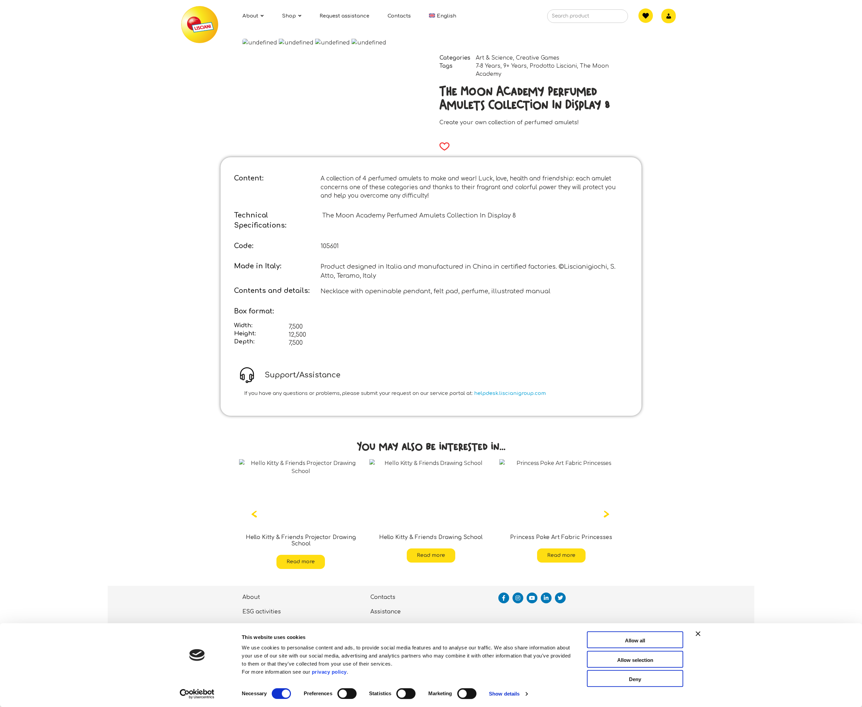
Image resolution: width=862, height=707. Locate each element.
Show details (504, 694)
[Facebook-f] (503, 591)
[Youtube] (532, 591)
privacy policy (329, 672)
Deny (635, 679)
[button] (442, 146)
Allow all (635, 640)
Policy (435, 620)
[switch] (347, 693)
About (251, 591)
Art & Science (494, 58)
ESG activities (261, 605)
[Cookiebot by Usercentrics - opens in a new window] (197, 694)
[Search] (612, 18)
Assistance (385, 605)
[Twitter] (560, 591)
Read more (301, 555)
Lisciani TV (258, 620)
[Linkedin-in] (546, 591)
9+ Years (515, 66)
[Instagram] (517, 591)
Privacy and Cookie (397, 620)
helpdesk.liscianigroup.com (510, 393)
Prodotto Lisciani (553, 66)
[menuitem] (443, 16)
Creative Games (537, 58)
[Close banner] (698, 639)
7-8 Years (488, 66)
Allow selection (635, 660)
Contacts (382, 591)
